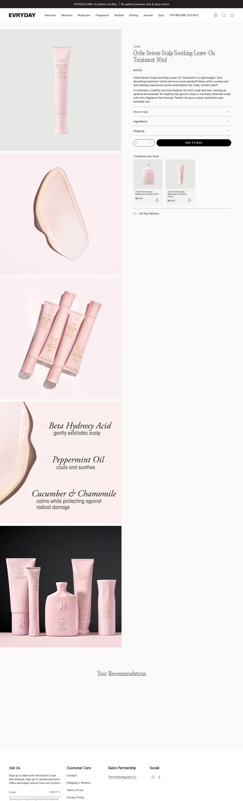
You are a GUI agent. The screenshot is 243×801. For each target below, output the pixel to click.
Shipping (138, 131)
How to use (140, 111)
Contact (72, 775)
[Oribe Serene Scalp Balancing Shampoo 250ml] (148, 174)
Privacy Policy (75, 797)
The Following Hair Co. (122, 777)
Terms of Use (75, 790)
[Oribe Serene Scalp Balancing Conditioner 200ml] (180, 174)
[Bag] (232, 15)
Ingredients (140, 121)
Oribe (137, 46)
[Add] (157, 200)
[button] (50, 15)
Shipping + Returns (79, 782)
